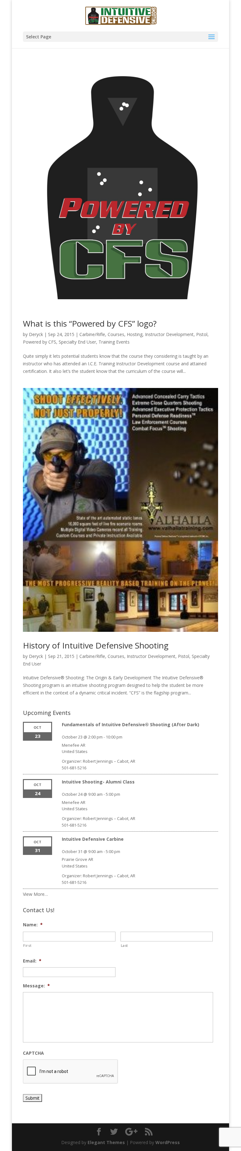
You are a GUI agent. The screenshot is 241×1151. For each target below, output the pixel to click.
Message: (36, 986)
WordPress (167, 1142)
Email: (32, 961)
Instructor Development (169, 334)
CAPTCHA (33, 1053)
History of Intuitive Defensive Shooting (96, 645)
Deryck (36, 334)
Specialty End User (77, 342)
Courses (116, 334)
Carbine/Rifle (92, 334)
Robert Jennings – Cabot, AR (109, 761)
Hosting (134, 334)
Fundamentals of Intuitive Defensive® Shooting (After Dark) (130, 724)
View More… (35, 894)
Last (124, 945)
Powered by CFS (39, 342)
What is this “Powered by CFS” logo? (90, 323)
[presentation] (70, 1071)
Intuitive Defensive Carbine (93, 839)
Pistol (201, 334)
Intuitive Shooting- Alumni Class (98, 782)
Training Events (114, 342)
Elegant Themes (106, 1142)
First (27, 945)
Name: (33, 925)
